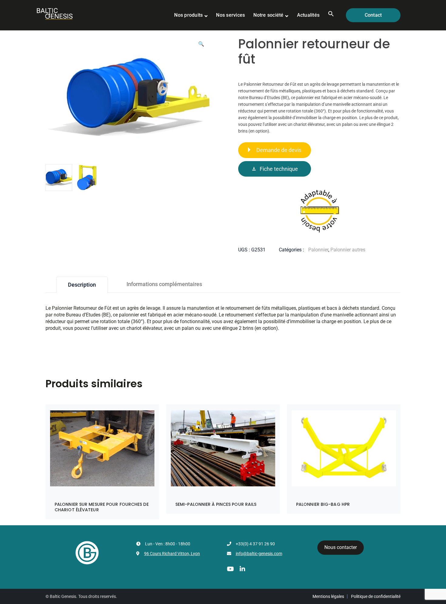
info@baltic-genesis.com (259, 553)
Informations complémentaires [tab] (164, 284)
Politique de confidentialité (375, 596)
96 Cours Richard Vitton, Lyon (172, 553)
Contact (373, 15)
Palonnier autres (347, 250)
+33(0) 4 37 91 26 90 (255, 543)
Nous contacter (340, 547)
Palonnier (318, 250)
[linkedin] (242, 569)
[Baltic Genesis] (54, 13)
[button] (331, 15)
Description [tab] (82, 284)
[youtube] (230, 569)
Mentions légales (328, 596)
